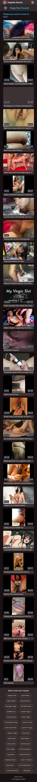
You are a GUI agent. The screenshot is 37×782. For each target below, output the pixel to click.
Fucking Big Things (11, 722)
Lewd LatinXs (11, 744)
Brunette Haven (26, 706)
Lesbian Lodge (12, 733)
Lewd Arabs (26, 733)
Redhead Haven (10, 760)
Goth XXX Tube (27, 722)
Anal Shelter (25, 695)
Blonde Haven (25, 701)
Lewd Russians (25, 744)
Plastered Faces (25, 754)
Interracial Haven (11, 728)
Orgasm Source (14, 2)
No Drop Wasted (24, 749)
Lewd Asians (12, 738)
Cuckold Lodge (25, 711)
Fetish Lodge (26, 717)
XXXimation (27, 770)
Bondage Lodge (11, 706)
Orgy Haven (11, 754)
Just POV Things (27, 728)
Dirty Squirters (12, 717)
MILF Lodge (10, 749)
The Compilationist (25, 765)
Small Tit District (26, 760)
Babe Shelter (11, 701)
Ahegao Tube (12, 695)
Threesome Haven (12, 770)
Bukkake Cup (11, 711)
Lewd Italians (25, 738)
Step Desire (10, 765)
